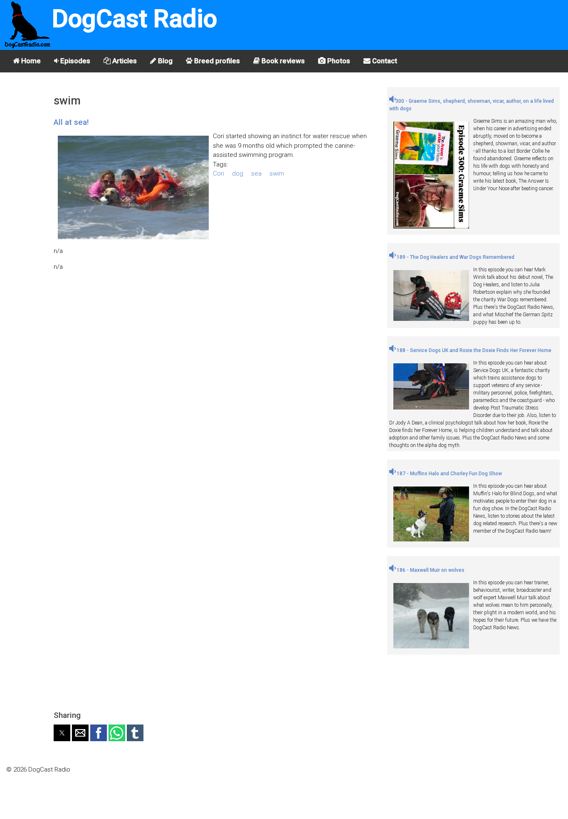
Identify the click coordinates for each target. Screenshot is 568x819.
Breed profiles (216, 61)
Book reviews (282, 61)
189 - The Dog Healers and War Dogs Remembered (454, 257)
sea (256, 173)
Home (30, 61)
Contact (383, 61)
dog (237, 173)
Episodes (74, 61)
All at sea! (71, 122)
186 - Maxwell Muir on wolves (429, 570)
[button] (62, 733)
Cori (218, 173)
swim (276, 173)
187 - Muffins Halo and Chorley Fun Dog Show (448, 474)
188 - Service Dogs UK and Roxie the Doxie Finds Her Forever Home (473, 350)
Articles (124, 61)
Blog (164, 61)
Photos (338, 61)
